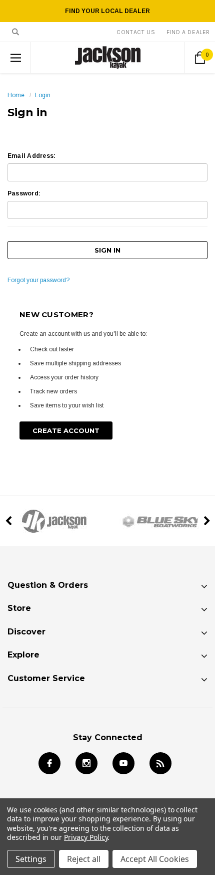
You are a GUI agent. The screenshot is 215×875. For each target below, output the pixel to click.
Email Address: (32, 155)
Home (16, 95)
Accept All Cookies (154, 858)
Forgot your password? (39, 280)
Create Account (66, 430)
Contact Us (135, 32)
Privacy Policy (86, 837)
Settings (31, 858)
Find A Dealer (188, 32)
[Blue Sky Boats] (161, 521)
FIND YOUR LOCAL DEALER (107, 11)
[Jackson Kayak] (54, 521)
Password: (24, 193)
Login (42, 95)
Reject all (83, 858)
